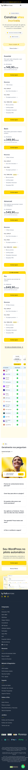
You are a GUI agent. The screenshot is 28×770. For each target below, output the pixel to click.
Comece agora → (17, 364)
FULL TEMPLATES (10, 102)
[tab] (14, 44)
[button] (14, 347)
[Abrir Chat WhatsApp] (23, 766)
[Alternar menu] (20, 5)
